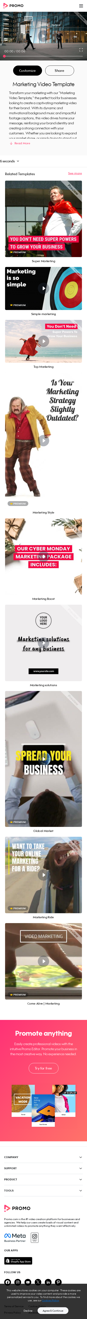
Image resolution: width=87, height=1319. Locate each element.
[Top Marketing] (43, 341)
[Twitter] (38, 1282)
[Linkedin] (48, 1282)
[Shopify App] (43, 1261)
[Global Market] (43, 759)
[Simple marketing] (43, 288)
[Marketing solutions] (43, 643)
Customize (27, 70)
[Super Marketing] (43, 219)
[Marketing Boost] (43, 556)
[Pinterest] (58, 1282)
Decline (28, 1310)
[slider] (4, 56)
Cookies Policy (50, 1300)
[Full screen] (81, 49)
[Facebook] (15, 1238)
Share (59, 70)
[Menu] (81, 6)
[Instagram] (34, 1238)
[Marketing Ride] (43, 875)
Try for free (43, 1068)
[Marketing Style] (43, 440)
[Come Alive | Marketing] (43, 961)
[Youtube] (27, 1282)
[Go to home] (14, 6)
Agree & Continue (53, 1310)
